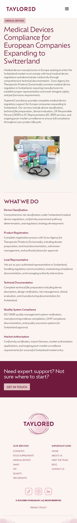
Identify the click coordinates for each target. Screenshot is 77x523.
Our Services (21, 445)
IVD (14, 469)
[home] (20, 9)
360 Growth (20, 478)
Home (55, 451)
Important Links (61, 445)
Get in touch (17, 387)
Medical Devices (22, 460)
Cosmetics (18, 451)
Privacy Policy (38, 507)
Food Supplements (23, 455)
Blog (54, 464)
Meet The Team (60, 460)
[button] (67, 9)
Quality (17, 473)
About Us (57, 455)
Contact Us (58, 469)
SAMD (16, 464)
